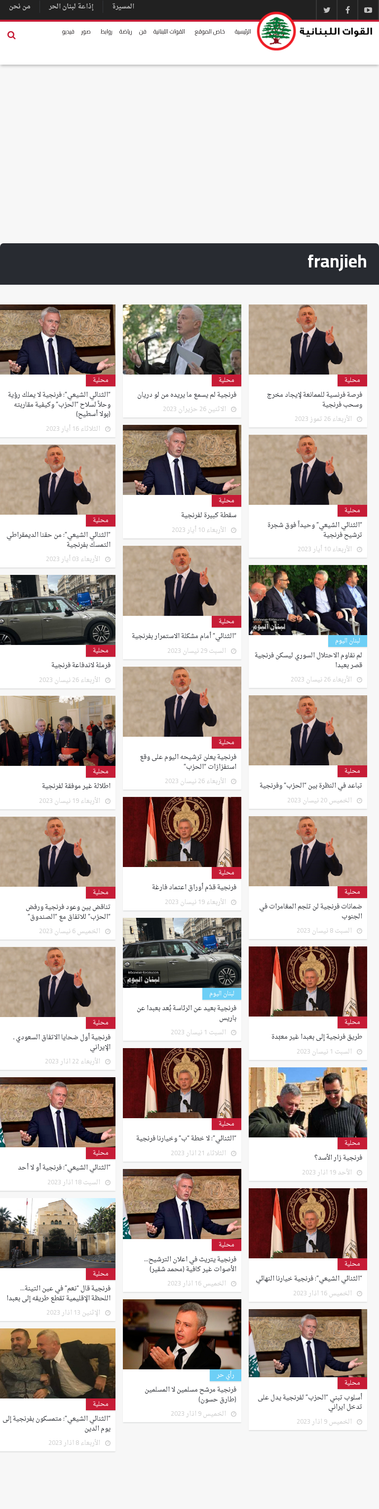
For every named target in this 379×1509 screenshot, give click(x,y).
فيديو (68, 31)
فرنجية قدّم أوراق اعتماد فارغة (194, 888)
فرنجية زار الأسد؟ (338, 1158)
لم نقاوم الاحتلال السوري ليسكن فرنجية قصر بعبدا (308, 660)
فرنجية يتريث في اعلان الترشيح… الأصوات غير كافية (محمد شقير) (190, 1264)
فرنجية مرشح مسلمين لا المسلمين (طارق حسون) (190, 1394)
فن (143, 31)
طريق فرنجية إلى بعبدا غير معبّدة (316, 1037)
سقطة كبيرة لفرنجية (208, 516)
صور (86, 31)
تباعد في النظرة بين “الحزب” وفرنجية (311, 786)
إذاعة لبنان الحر (71, 6)
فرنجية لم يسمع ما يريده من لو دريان (186, 395)
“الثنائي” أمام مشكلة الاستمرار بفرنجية (184, 636)
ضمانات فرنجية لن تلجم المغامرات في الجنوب (310, 911)
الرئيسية (243, 31)
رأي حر (225, 1375)
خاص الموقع (210, 31)
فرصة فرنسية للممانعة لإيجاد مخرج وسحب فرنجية (314, 400)
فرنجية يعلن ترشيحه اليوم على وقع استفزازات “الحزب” (188, 762)
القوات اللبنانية (169, 31)
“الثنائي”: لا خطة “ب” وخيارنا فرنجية (186, 1139)
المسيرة (123, 6)
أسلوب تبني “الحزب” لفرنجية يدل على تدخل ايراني (310, 1402)
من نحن (20, 6)
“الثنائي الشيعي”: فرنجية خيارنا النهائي (309, 1279)
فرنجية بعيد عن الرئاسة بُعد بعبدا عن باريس (186, 1013)
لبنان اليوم (347, 641)
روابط (107, 31)
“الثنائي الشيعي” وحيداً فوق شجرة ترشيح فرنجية (314, 530)
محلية (352, 380)
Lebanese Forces (315, 31)
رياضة (125, 31)
